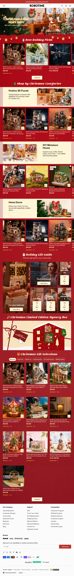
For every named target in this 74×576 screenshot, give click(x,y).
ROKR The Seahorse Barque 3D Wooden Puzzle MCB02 (59, 132)
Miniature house (60, 359)
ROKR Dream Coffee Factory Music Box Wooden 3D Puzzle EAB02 (13, 68)
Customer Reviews (9, 513)
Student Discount (56, 516)
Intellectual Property (44, 569)
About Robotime (8, 511)
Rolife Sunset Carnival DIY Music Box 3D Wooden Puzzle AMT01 (60, 420)
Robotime (10, 569)
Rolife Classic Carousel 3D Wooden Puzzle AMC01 (12, 420)
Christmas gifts (37, 359)
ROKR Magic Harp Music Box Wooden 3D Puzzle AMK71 (36, 386)
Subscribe (65, 547)
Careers (53, 521)
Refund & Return (32, 521)
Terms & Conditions (26, 569)
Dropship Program (57, 518)
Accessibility (35, 569)
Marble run (28, 359)
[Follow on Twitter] (7, 552)
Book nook (20, 359)
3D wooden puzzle (49, 359)
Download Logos (56, 526)
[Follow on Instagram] (10, 552)
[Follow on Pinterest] (13, 552)
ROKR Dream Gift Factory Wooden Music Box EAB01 (58, 386)
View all (37, 78)
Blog (4, 526)
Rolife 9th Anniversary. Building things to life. (37, 1)
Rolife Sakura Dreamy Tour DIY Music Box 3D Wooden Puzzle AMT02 (36, 455)
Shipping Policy (32, 518)
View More (14, 103)
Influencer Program (57, 511)
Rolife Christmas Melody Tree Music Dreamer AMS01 (13, 455)
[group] (37, 335)
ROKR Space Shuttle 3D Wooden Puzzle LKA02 (37, 132)
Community (7, 516)
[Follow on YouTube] (17, 552)
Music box (12, 359)
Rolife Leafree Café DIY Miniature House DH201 (57, 190)
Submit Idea (55, 524)
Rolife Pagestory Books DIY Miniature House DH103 (12, 190)
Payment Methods (33, 524)
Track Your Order (33, 513)
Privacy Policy (17, 569)
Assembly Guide (32, 529)
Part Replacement (33, 516)
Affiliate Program (56, 513)
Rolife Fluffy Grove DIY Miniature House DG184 (37, 190)
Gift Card (6, 524)
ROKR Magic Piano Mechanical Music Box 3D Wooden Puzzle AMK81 (36, 420)
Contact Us (31, 526)
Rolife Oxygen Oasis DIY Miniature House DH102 (34, 68)
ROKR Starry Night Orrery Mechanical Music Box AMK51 (13, 489)
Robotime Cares (8, 518)
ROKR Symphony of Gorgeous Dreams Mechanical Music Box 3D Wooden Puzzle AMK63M (60, 455)
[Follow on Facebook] (4, 552)
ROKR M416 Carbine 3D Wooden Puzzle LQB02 (60, 68)
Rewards (6, 521)
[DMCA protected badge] (54, 570)
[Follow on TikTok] (20, 552)
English (20, 572)
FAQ (28, 511)
